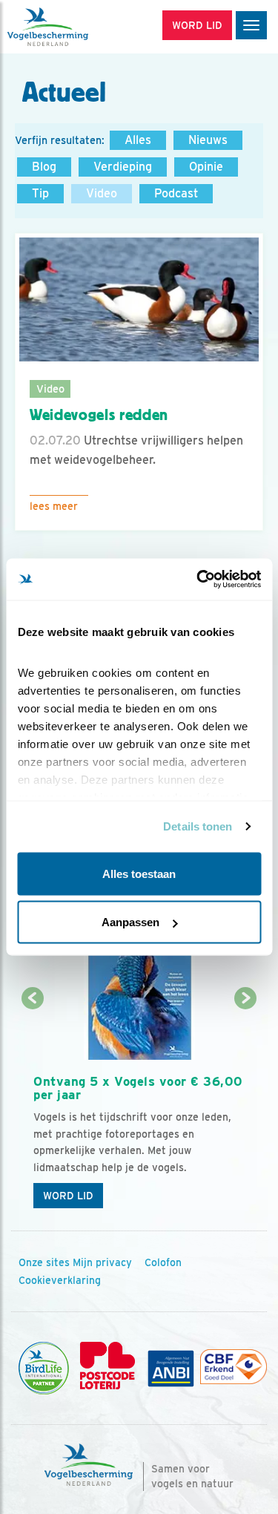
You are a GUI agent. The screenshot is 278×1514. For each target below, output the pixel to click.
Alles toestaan (139, 873)
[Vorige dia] (32, 1108)
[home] (74, 26)
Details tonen (197, 826)
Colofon (163, 1262)
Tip (40, 193)
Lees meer (54, 506)
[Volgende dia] (245, 1108)
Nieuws (208, 140)
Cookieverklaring (60, 1280)
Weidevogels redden (99, 415)
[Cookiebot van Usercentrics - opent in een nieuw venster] (198, 579)
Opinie (206, 167)
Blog (44, 167)
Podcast (176, 193)
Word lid (68, 1196)
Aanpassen (130, 922)
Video (101, 193)
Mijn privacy (102, 1262)
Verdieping (122, 167)
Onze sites (44, 1262)
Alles (138, 140)
